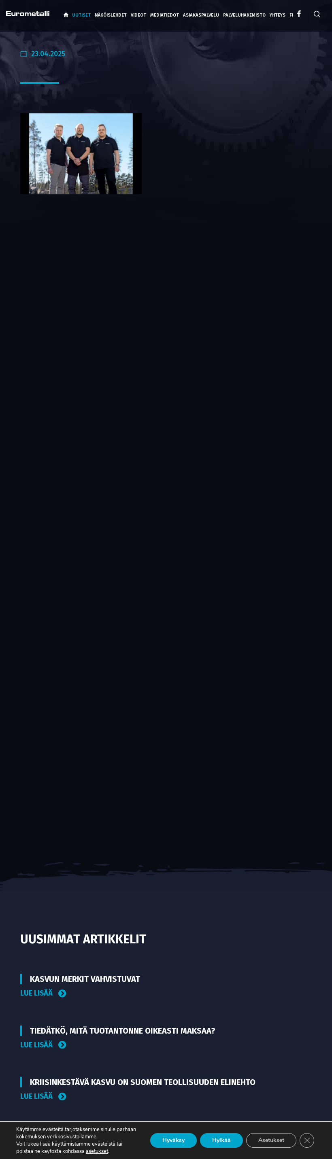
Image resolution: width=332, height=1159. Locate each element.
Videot (138, 15)
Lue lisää (37, 993)
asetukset (97, 1151)
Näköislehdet (111, 15)
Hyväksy (173, 1140)
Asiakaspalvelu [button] (201, 15)
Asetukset (271, 1140)
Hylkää (221, 1140)
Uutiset (81, 15)
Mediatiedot (164, 15)
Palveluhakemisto (244, 15)
